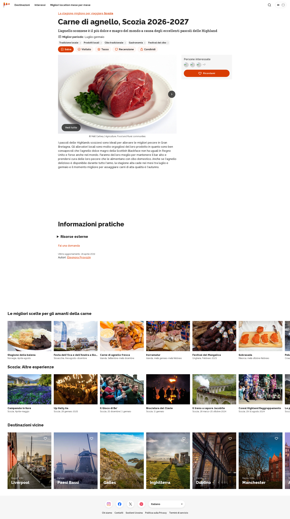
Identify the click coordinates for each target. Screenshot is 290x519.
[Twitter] (130, 504)
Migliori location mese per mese (70, 5)
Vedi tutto (71, 127)
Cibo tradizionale (114, 42)
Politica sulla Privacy (156, 513)
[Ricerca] (269, 5)
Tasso (105, 49)
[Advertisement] (117, 193)
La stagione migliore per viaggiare (85, 13)
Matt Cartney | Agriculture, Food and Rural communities (119, 136)
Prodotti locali (91, 42)
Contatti (118, 513)
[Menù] (280, 5)
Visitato (86, 49)
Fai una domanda (69, 245)
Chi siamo (107, 513)
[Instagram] (108, 504)
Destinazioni (22, 5)
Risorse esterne (74, 236)
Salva (68, 49)
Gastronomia (136, 42)
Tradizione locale (68, 42)
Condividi (149, 49)
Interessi (40, 5)
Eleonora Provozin (79, 257)
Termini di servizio (178, 513)
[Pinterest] (141, 504)
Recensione (126, 49)
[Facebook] (119, 504)
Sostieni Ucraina (134, 513)
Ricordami (209, 73)
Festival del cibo (157, 42)
